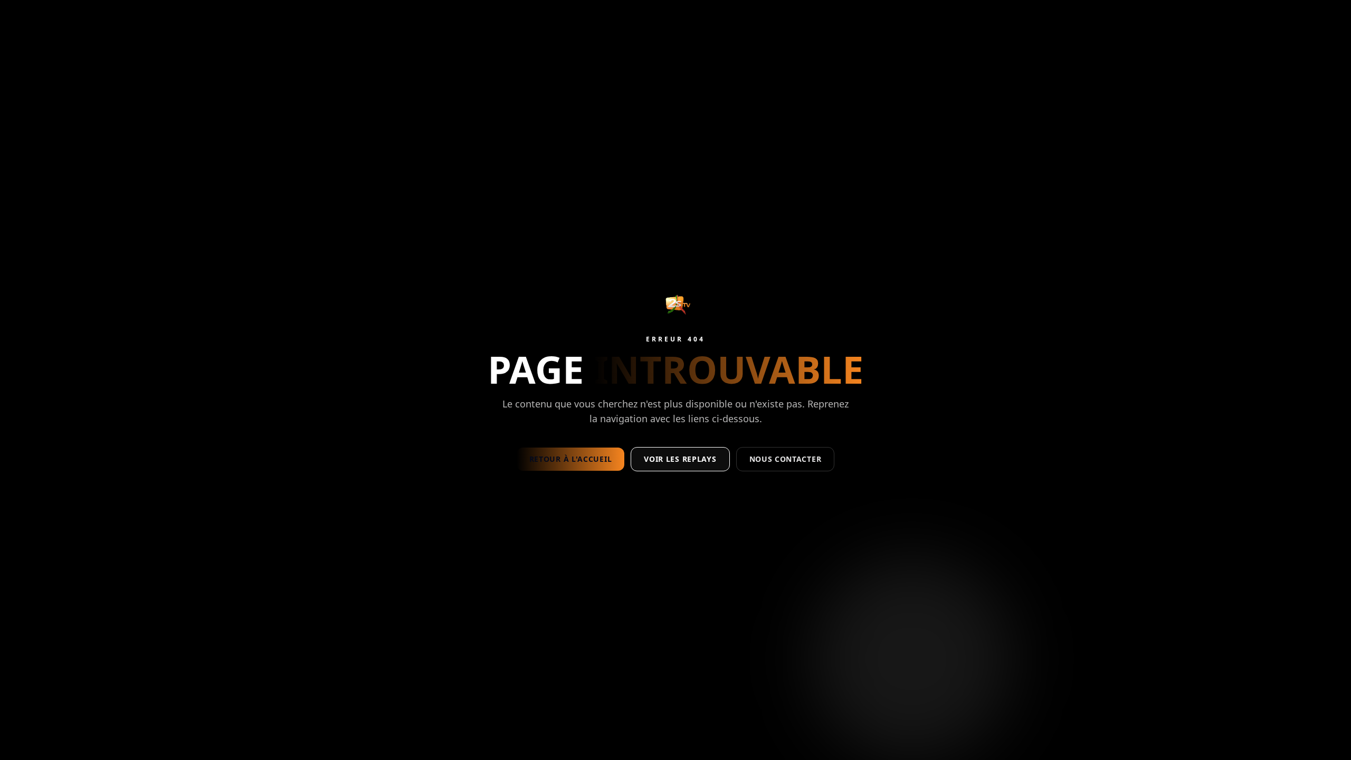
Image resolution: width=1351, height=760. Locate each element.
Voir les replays (680, 459)
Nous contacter (785, 459)
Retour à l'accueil (570, 459)
